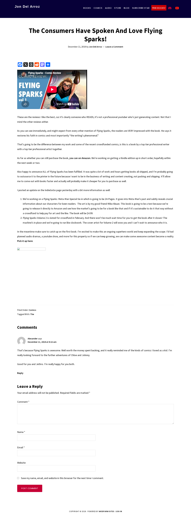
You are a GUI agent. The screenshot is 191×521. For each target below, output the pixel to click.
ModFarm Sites (106, 511)
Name (21, 432)
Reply (20, 373)
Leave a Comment (114, 46)
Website (21, 462)
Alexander (32, 338)
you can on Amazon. (80, 158)
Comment (23, 401)
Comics (32, 310)
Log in (119, 511)
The (32, 314)
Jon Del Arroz (27, 6)
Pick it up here (25, 241)
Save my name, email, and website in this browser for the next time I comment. (62, 478)
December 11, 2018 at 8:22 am (42, 341)
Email (21, 447)
